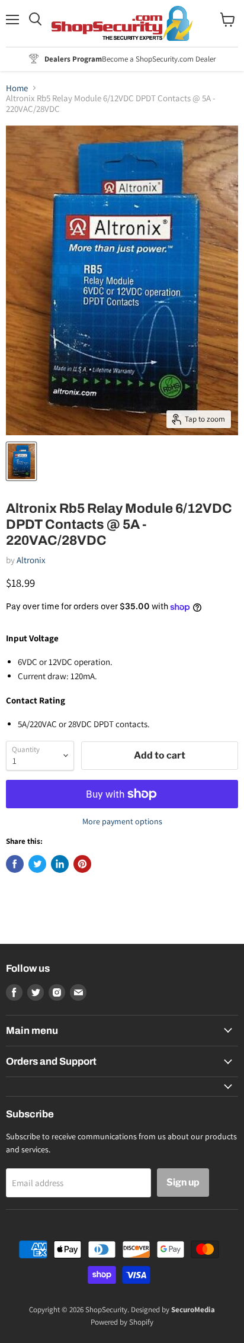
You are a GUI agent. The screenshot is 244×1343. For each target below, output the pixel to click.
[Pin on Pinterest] (82, 864)
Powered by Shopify (122, 1322)
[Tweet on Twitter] (37, 864)
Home (17, 88)
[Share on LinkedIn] (60, 864)
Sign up (183, 1182)
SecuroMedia (193, 1310)
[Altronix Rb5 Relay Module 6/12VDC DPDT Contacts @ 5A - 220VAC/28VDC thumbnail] (21, 461)
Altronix (31, 560)
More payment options (122, 821)
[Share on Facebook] (15, 864)
